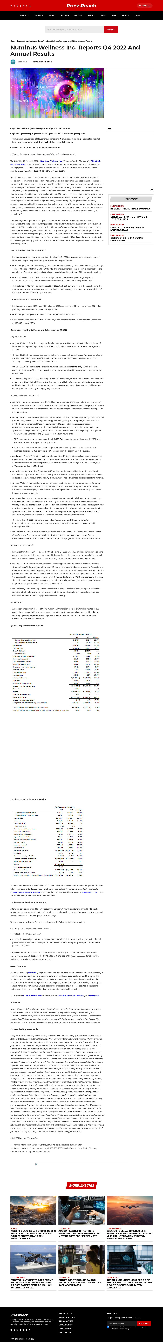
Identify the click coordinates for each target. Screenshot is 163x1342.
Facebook (71, 995)
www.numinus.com (32, 995)
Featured (38, 16)
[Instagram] (17, 5)
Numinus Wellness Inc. (51, 161)
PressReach (22, 62)
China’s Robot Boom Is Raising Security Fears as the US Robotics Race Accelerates (79, 1282)
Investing (23, 16)
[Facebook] (20, 5)
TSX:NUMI (95, 161)
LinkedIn (61, 995)
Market (52, 16)
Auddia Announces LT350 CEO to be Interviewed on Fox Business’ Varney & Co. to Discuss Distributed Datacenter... (129, 1284)
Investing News (117, 206)
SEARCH (143, 6)
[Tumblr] (27, 5)
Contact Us (65, 1332)
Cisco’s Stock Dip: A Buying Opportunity (126, 239)
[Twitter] (11, 5)
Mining (91, 16)
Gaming (103, 16)
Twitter (80, 995)
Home (12, 41)
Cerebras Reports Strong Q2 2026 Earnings (128, 218)
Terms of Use (66, 1321)
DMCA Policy (66, 1325)
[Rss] (30, 5)
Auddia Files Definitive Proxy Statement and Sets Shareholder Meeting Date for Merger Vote (79, 1233)
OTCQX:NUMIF (18, 164)
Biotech (65, 16)
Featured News (35, 41)
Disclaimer (65, 1328)
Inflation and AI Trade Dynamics (130, 209)
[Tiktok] (14, 5)
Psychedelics (22, 41)
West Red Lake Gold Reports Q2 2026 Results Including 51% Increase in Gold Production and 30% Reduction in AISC (33, 1235)
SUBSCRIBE (144, 1323)
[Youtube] (23, 5)
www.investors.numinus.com (26, 892)
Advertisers (65, 1314)
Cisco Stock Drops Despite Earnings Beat (127, 228)
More (137, 16)
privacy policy (124, 1329)
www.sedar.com (89, 892)
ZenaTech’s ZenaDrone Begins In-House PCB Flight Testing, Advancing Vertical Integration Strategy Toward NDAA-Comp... (130, 1235)
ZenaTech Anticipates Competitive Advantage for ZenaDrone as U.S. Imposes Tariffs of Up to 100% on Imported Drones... (31, 1284)
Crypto (125, 16)
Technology (64, 1229)
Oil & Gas (78, 16)
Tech (114, 16)
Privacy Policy (67, 1317)
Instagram (94, 995)
